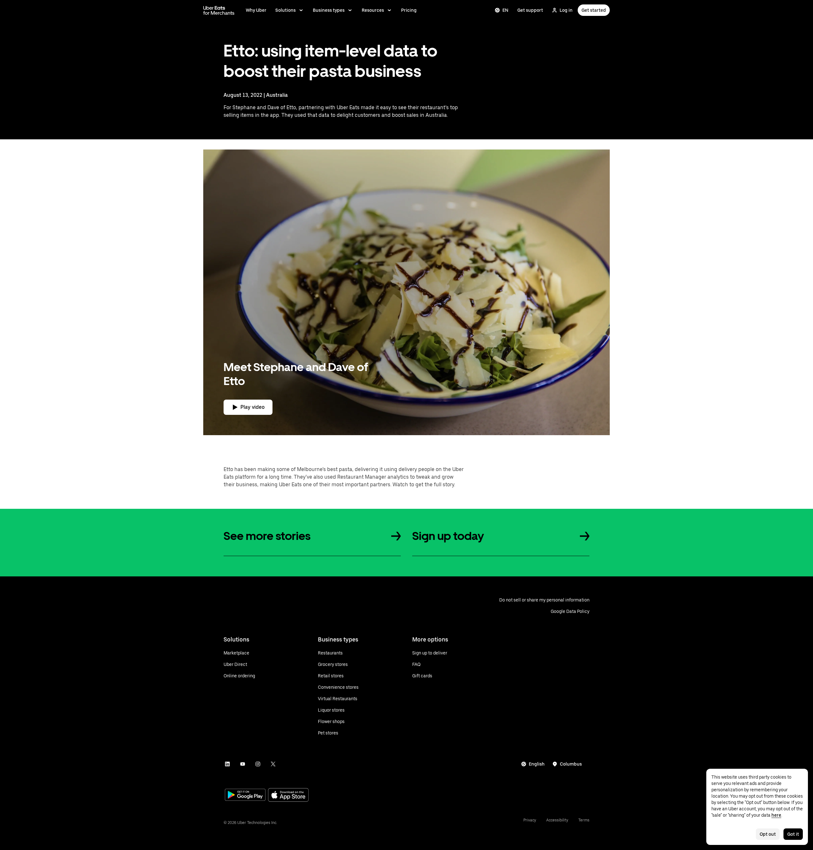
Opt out (768, 834)
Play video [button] (252, 407)
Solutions (285, 10)
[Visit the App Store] (288, 795)
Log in (566, 10)
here (776, 815)
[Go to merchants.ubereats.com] (218, 10)
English (537, 764)
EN (505, 10)
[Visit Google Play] (245, 795)
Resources (373, 10)
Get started (593, 10)
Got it (793, 834)
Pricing (409, 10)
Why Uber (256, 10)
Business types (329, 10)
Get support (530, 10)
